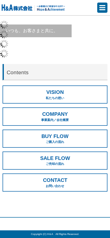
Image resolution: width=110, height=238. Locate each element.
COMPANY (55, 116)
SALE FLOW (55, 160)
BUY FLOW (55, 138)
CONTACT (55, 182)
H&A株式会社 (33, 7)
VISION (55, 94)
